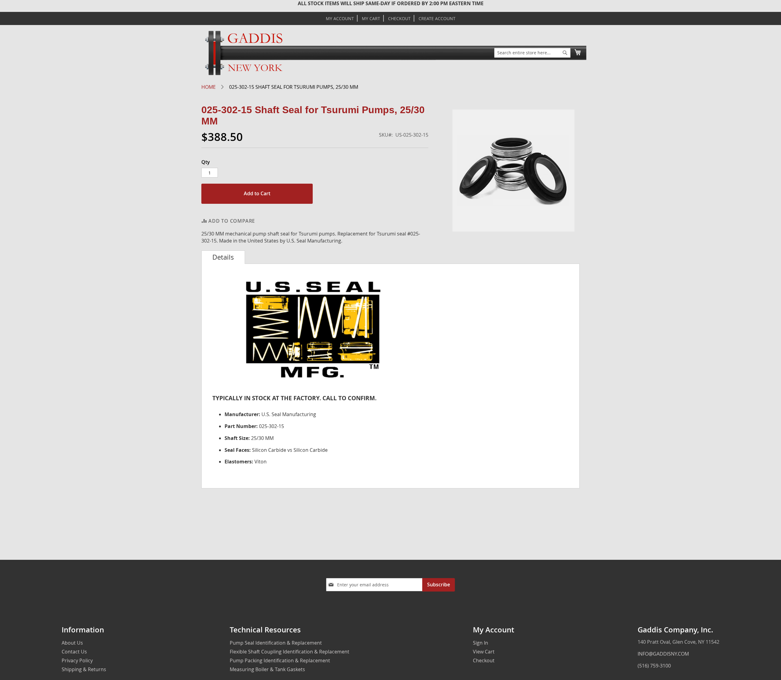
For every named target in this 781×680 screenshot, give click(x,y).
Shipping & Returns (84, 669)
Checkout (399, 18)
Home (208, 87)
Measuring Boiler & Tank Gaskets (267, 669)
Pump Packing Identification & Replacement (280, 660)
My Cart (371, 18)
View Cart (484, 651)
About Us (72, 642)
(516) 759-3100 (654, 665)
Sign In (480, 642)
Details (223, 257)
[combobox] (532, 53)
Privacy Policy (77, 660)
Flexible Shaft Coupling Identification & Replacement (289, 651)
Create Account (437, 18)
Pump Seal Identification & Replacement (276, 642)
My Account (340, 18)
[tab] (223, 257)
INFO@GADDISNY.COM (663, 653)
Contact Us (74, 651)
